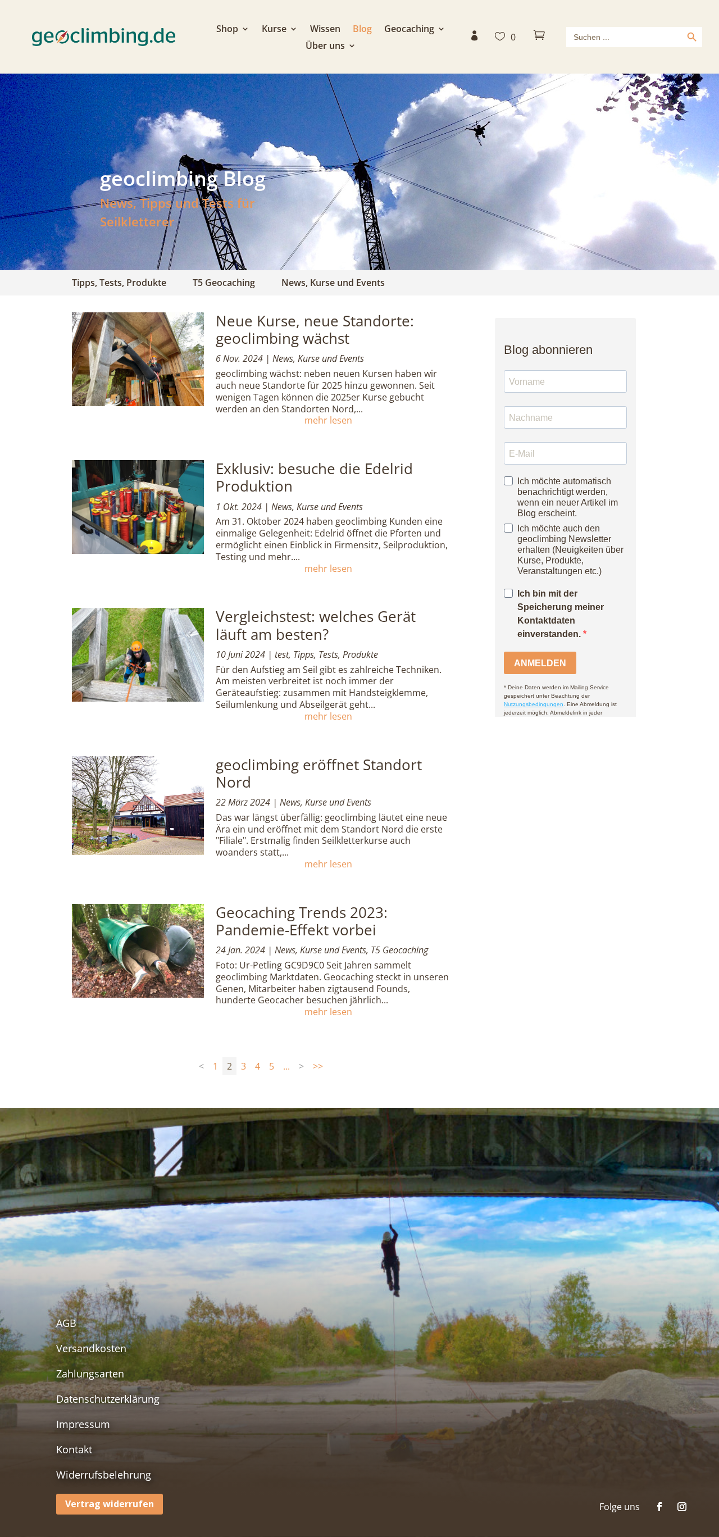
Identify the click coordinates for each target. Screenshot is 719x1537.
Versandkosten (91, 1348)
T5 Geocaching (224, 282)
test (282, 654)
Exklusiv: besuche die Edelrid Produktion (314, 477)
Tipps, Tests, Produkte (119, 282)
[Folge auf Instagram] (682, 1507)
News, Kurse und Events (333, 282)
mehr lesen (328, 420)
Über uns (325, 47)
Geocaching (409, 30)
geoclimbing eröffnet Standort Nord (319, 773)
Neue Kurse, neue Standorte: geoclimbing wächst (315, 329)
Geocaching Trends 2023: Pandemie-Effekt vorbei (302, 921)
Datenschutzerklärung (108, 1399)
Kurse (274, 30)
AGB (66, 1323)
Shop (227, 30)
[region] (359, 172)
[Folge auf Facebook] (659, 1507)
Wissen (325, 30)
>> (318, 1066)
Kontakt (74, 1449)
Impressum (83, 1424)
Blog (362, 30)
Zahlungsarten (90, 1373)
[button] (359, 172)
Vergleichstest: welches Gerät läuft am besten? (316, 625)
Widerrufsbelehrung (103, 1474)
